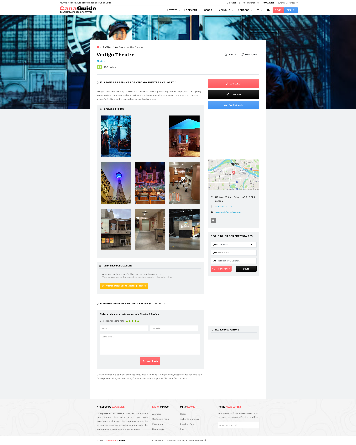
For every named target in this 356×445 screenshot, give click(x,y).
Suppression (158, 429)
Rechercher (223, 268)
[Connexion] (269, 10)
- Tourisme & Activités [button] (279, 3)
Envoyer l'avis (150, 361)
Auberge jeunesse (189, 419)
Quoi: (215, 244)
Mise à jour (250, 54)
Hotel (183, 414)
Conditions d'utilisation (164, 440)
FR (258, 10)
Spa (182, 429)
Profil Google (235, 105)
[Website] (213, 220)
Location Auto (187, 424)
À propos (243, 10)
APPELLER (235, 83)
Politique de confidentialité (192, 440)
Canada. (115, 440)
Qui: (215, 252)
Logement (190, 10)
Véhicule (224, 10)
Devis (278, 10)
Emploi (291, 10)
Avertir (232, 54)
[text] (138, 321)
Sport (208, 10)
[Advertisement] (233, 133)
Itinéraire (235, 94)
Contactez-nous (160, 419)
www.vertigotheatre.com (228, 212)
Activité (172, 10)
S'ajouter (231, 2)
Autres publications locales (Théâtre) (125, 285)
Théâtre (101, 61)
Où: (214, 260)
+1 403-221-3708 (223, 206)
